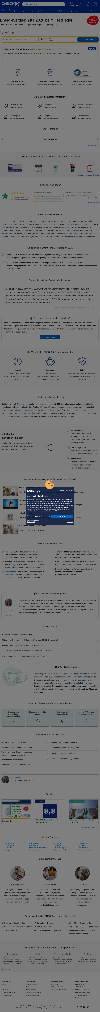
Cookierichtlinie (31, 522)
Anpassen (38, 516)
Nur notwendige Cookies (66, 490)
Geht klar (62, 516)
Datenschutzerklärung (33, 520)
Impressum (70, 522)
